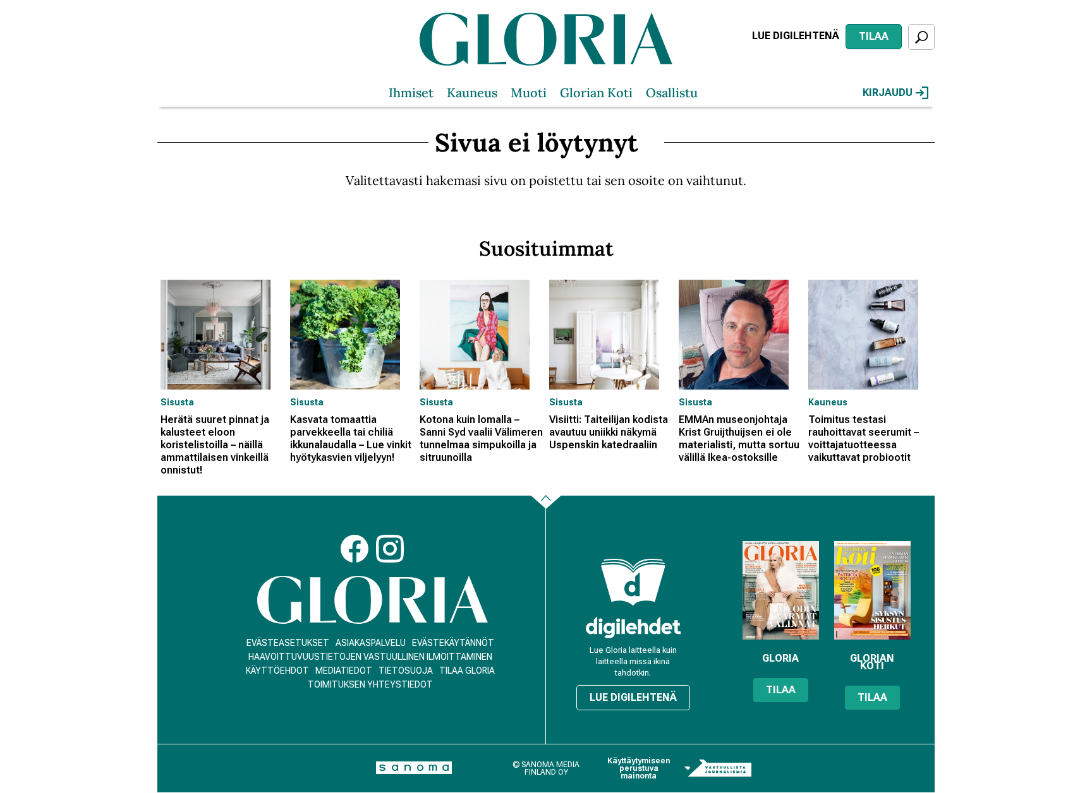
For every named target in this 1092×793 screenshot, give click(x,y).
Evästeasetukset (287, 643)
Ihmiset (411, 92)
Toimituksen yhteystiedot (370, 684)
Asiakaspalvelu (371, 643)
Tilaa (874, 36)
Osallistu (672, 92)
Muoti (529, 92)
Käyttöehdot (277, 670)
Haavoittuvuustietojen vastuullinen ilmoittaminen (370, 657)
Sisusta (177, 402)
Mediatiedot (343, 670)
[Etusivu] (372, 600)
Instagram (390, 549)
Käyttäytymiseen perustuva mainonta (638, 768)
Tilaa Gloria (467, 670)
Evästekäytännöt (453, 643)
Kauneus (472, 92)
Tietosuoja (406, 670)
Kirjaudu (888, 92)
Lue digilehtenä (795, 36)
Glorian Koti (596, 92)
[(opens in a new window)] (633, 627)
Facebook (354, 549)
